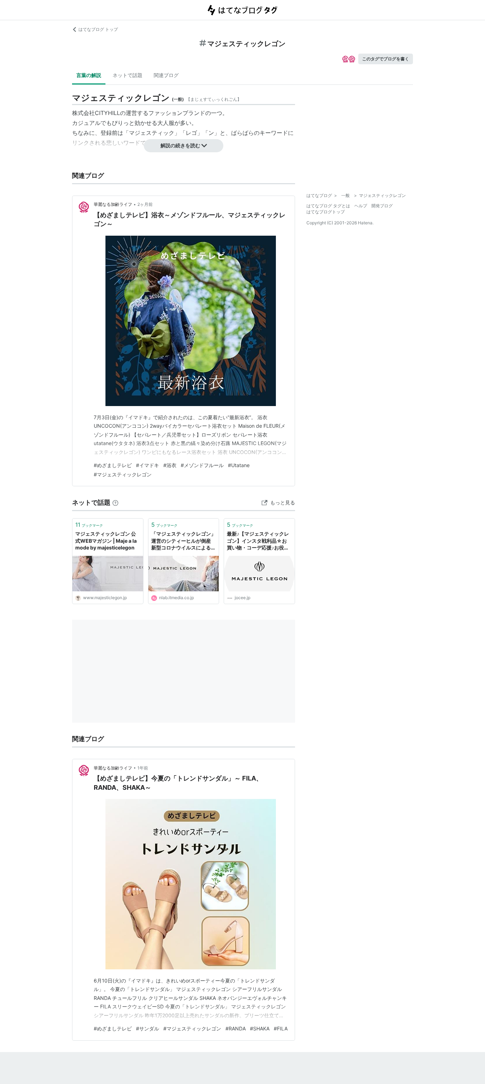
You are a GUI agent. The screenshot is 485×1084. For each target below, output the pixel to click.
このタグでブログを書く (385, 58)
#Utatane (239, 465)
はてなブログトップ (325, 211)
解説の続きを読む (180, 145)
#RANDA (235, 1028)
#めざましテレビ (113, 465)
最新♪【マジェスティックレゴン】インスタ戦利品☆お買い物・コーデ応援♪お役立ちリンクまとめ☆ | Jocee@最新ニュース (258, 541)
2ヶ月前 (145, 204)
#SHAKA (259, 1028)
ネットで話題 (127, 75)
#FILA (281, 1028)
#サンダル (147, 1028)
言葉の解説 (88, 75)
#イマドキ (147, 465)
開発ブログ (382, 205)
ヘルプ (360, 205)
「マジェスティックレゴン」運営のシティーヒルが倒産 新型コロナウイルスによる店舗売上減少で (183, 541)
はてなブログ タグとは (328, 205)
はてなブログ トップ (98, 29)
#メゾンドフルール (202, 465)
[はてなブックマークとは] (115, 502)
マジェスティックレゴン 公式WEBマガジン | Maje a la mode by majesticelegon (106, 541)
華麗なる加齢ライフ (113, 204)
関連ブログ (166, 75)
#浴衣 (169, 465)
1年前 (142, 768)
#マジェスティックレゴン (123, 474)
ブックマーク (89, 524)
